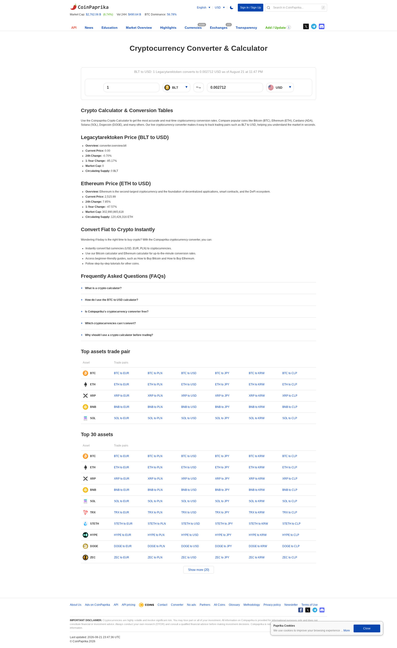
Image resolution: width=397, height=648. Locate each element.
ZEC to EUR (121, 557)
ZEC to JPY (222, 557)
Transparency (246, 27)
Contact (162, 604)
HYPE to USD (189, 535)
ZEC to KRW (256, 557)
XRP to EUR (121, 395)
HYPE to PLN (156, 535)
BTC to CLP (289, 373)
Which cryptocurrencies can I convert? (110, 323)
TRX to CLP (289, 512)
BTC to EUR (121, 373)
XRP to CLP (289, 395)
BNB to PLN (155, 407)
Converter (177, 604)
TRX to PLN (155, 512)
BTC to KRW (256, 373)
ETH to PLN (155, 384)
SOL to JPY (222, 418)
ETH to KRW (256, 384)
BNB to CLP (289, 407)
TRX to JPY (222, 512)
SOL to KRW (256, 418)
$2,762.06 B (93, 14)
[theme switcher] (231, 7)
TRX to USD (188, 512)
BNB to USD (189, 407)
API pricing (128, 604)
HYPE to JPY (223, 535)
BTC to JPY (222, 373)
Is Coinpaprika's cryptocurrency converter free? (116, 311)
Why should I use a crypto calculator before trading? (119, 335)
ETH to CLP (289, 384)
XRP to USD (189, 395)
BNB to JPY (222, 407)
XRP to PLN (155, 395)
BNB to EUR (121, 407)
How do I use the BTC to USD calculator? (111, 299)
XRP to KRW (257, 395)
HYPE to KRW (258, 535)
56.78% (172, 14)
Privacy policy (272, 604)
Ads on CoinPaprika (97, 604)
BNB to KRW (257, 407)
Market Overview (139, 27)
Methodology (252, 604)
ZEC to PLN (155, 557)
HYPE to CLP (290, 535)
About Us (75, 604)
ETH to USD (188, 384)
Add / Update (275, 27)
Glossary (234, 604)
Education (110, 27)
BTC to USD (188, 373)
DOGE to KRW (258, 546)
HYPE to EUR (122, 535)
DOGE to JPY (223, 546)
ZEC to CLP (289, 557)
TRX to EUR (121, 512)
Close (367, 628)
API (74, 27)
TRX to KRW (256, 512)
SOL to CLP (289, 418)
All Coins (219, 604)
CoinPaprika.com (89, 7)
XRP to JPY (222, 395)
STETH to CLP (291, 523)
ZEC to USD (188, 557)
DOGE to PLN (156, 546)
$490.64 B (134, 14)
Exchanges (218, 27)
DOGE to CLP (291, 546)
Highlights (168, 27)
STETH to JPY (224, 523)
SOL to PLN (155, 418)
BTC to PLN (155, 373)
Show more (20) (198, 569)
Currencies (193, 27)
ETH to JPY (222, 384)
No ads (191, 604)
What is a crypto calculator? (103, 288)
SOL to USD (188, 418)
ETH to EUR (121, 384)
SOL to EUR (121, 418)
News (89, 27)
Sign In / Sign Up (250, 7)
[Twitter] (306, 26)
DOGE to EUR (123, 546)
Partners (205, 604)
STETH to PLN (157, 523)
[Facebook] (300, 610)
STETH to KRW (258, 523)
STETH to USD (190, 523)
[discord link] (321, 26)
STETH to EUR (123, 523)
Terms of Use (309, 604)
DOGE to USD (190, 546)
